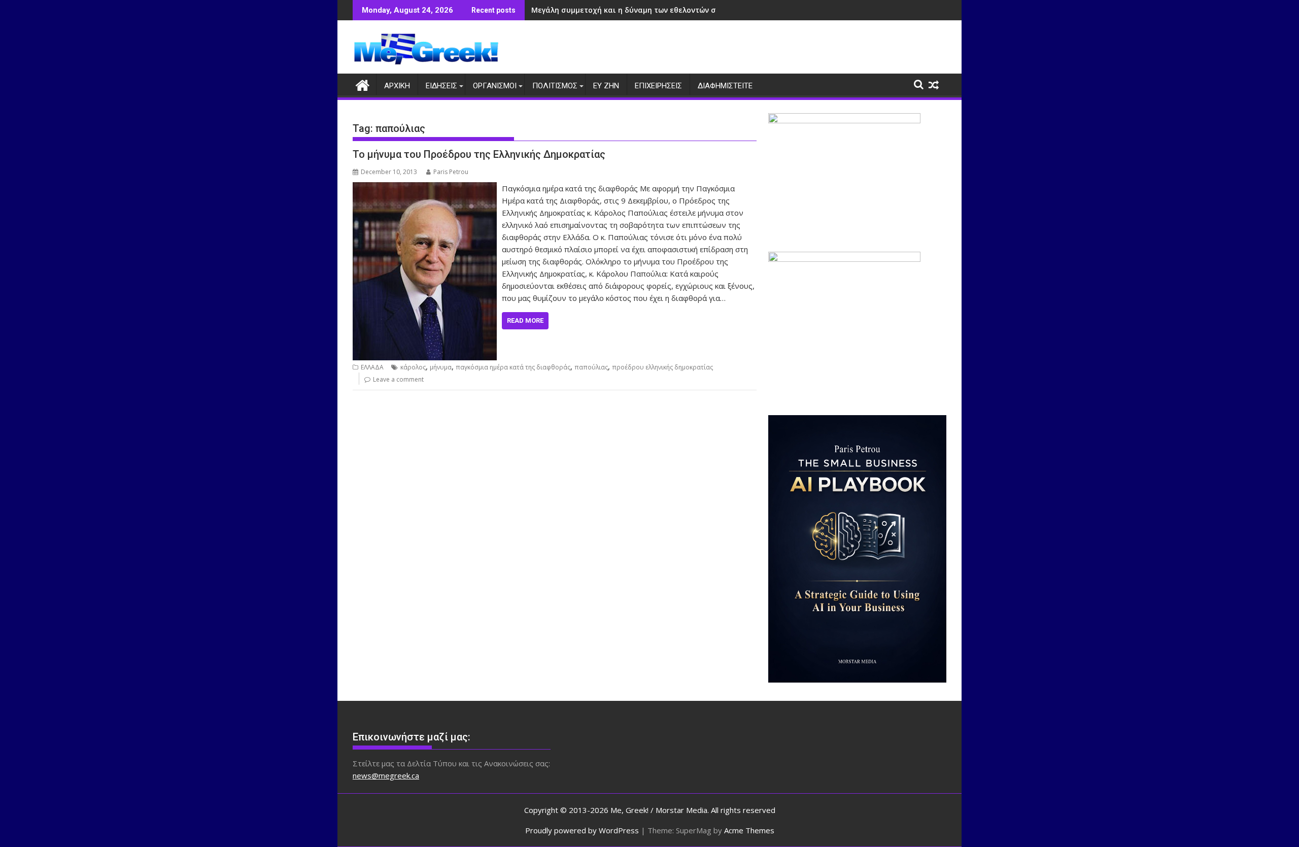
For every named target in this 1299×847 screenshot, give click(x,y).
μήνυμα (441, 367)
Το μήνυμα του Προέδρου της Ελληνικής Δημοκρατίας (479, 154)
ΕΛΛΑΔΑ (372, 367)
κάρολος (413, 367)
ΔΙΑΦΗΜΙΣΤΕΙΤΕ (725, 85)
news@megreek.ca (386, 775)
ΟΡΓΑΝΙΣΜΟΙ (495, 85)
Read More (525, 320)
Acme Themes (749, 830)
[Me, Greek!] (362, 84)
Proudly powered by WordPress (582, 830)
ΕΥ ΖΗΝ (606, 85)
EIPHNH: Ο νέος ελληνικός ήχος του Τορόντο (612, 10)
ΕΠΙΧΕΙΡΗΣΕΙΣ (658, 85)
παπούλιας (591, 367)
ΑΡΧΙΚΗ (397, 85)
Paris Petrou (450, 171)
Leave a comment (398, 379)
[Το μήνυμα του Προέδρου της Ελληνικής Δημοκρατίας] (425, 188)
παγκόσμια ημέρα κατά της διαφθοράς (513, 367)
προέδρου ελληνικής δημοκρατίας (662, 367)
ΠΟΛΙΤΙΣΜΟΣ (554, 85)
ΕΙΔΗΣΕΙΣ (441, 85)
